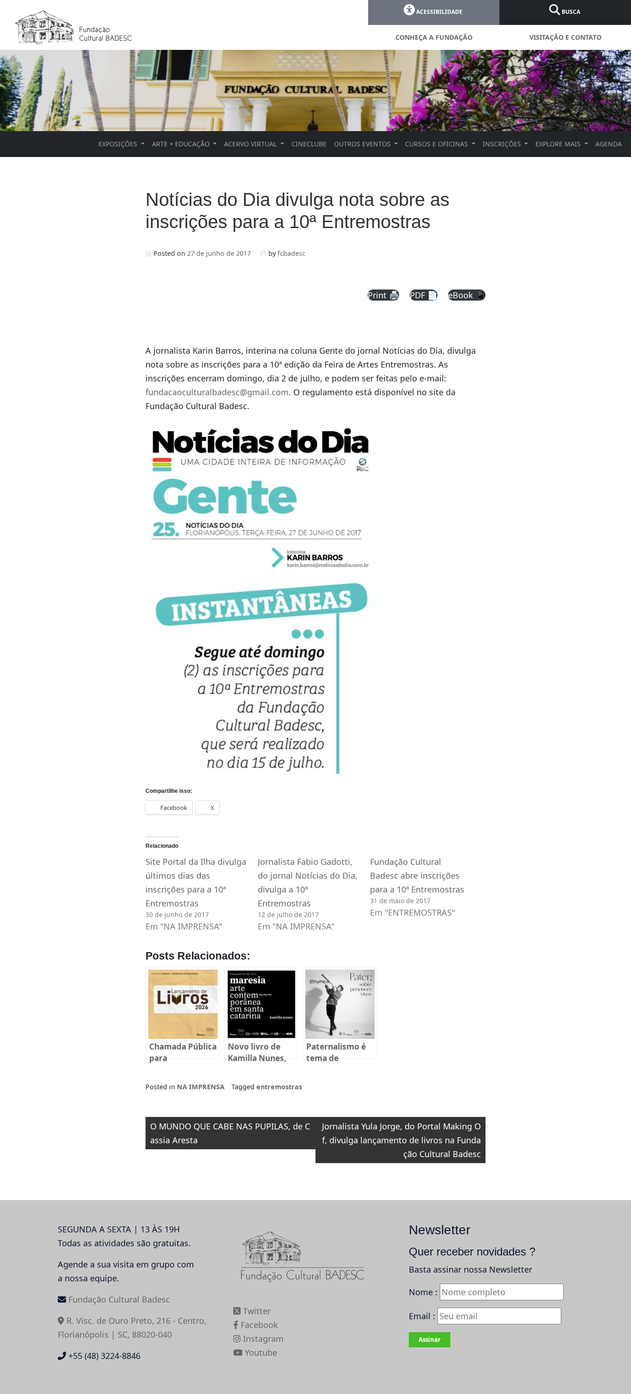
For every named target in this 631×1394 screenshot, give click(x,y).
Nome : (423, 1291)
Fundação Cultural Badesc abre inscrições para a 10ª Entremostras (417, 875)
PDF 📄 (423, 295)
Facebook (258, 1324)
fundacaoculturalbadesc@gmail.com (217, 392)
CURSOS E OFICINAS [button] (437, 143)
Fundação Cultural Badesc (119, 1299)
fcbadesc (291, 253)
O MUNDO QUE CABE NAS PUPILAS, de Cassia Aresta (230, 1133)
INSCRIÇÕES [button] (503, 143)
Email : (423, 1316)
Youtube (260, 1352)
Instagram (262, 1338)
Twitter (256, 1310)
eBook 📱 (466, 295)
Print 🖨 (383, 295)
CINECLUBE (309, 143)
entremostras (279, 1086)
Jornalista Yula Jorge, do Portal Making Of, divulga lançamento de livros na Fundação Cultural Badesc (401, 1140)
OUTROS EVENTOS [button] (363, 143)
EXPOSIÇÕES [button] (118, 143)
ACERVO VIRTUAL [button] (251, 143)
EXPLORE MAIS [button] (558, 143)
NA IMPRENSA (200, 1086)
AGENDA (608, 143)
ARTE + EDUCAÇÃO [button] (182, 143)
